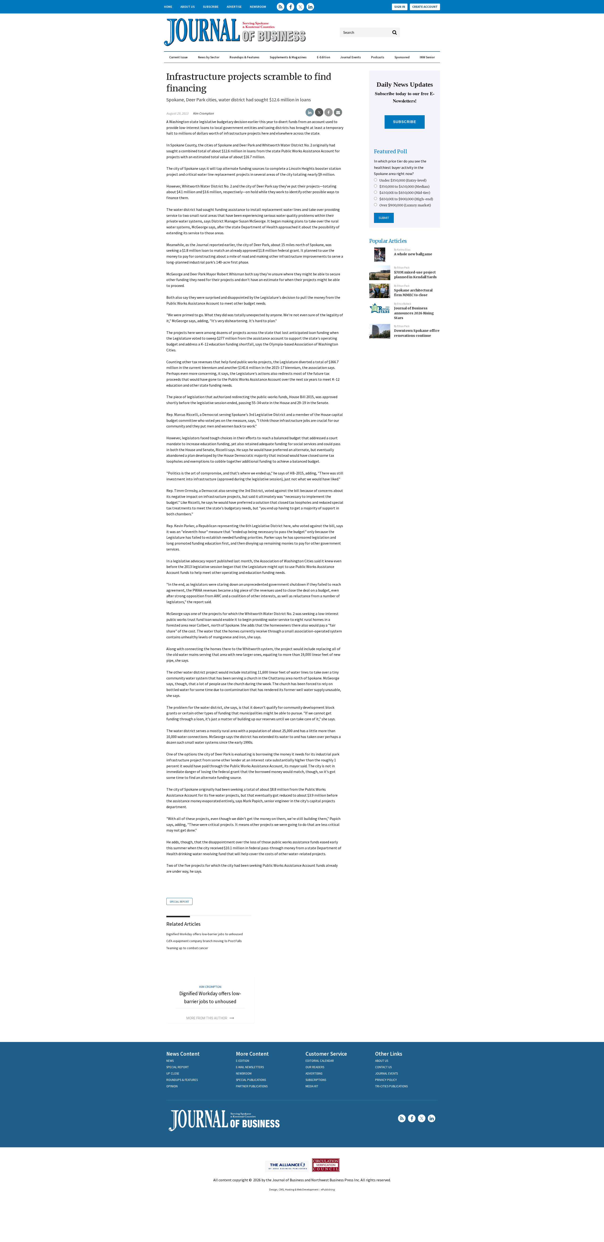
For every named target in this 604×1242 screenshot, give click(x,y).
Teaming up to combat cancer (187, 948)
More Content (252, 1053)
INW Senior (427, 57)
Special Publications (251, 1080)
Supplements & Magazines (288, 57)
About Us (187, 7)
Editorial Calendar (320, 1061)
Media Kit (312, 1086)
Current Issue (178, 57)
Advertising (314, 1073)
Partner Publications (252, 1086)
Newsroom (258, 7)
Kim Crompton (203, 113)
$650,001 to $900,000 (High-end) (406, 199)
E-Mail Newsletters (250, 1067)
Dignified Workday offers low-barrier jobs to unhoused (204, 934)
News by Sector (208, 57)
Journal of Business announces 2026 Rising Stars (414, 313)
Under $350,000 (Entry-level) (403, 180)
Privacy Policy (386, 1080)
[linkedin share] (310, 112)
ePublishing (328, 1189)
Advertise (234, 7)
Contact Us (383, 1067)
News (170, 1061)
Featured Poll (390, 151)
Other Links (388, 1053)
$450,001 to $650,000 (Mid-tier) (404, 193)
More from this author (206, 1018)
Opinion (172, 1086)
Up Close (172, 1073)
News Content (183, 1053)
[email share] (338, 112)
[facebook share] (328, 112)
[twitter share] (319, 112)
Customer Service (326, 1053)
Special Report (179, 901)
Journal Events (350, 57)
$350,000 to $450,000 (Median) (404, 186)
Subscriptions (316, 1080)
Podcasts (377, 57)
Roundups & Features (244, 57)
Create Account (425, 7)
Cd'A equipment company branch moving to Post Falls (204, 941)
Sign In (399, 7)
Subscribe (210, 7)
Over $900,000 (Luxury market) (405, 205)
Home (168, 7)
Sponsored (402, 57)
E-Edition (323, 57)
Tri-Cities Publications (391, 1086)
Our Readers (315, 1067)
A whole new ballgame (413, 254)
